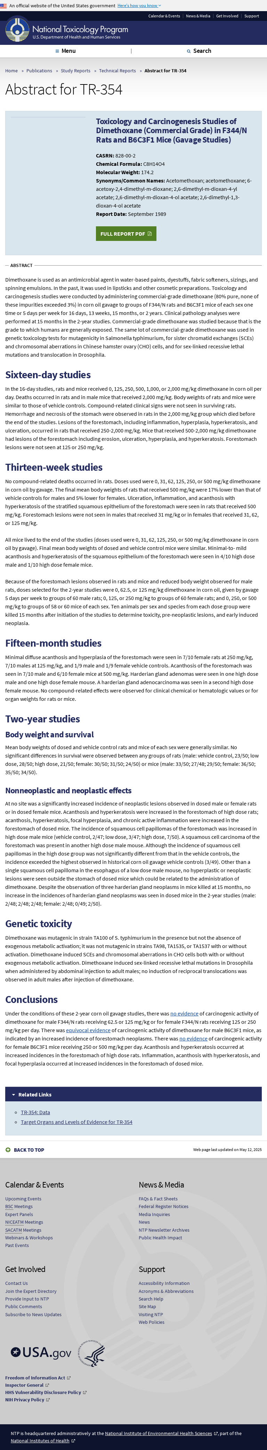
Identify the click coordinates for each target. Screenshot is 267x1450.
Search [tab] (202, 51)
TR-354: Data (35, 1112)
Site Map (147, 1306)
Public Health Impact (160, 1237)
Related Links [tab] (34, 1094)
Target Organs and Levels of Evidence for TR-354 (76, 1121)
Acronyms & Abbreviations (166, 1291)
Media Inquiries (154, 1214)
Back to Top (29, 1150)
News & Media (198, 16)
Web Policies (151, 1322)
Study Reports (75, 70)
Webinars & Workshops (29, 1237)
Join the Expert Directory (31, 1291)
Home (11, 70)
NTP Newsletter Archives (164, 1230)
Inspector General (24, 1385)
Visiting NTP (151, 1314)
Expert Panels (19, 1214)
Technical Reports (117, 70)
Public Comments (23, 1306)
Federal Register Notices (163, 1206)
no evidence (184, 1013)
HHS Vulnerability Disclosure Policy (43, 1392)
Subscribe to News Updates (33, 1314)
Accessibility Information (164, 1283)
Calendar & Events (164, 16)
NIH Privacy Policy (24, 1399)
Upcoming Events (23, 1199)
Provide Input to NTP (27, 1299)
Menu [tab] (69, 51)
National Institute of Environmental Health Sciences (158, 1433)
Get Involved (227, 16)
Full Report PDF (122, 233)
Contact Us (16, 1283)
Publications (39, 70)
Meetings (19, 1206)
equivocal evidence (88, 1030)
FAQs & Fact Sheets (158, 1199)
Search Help (151, 1299)
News (144, 1222)
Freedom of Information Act (35, 1378)
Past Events (17, 1245)
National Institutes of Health (40, 1440)
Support (251, 16)
